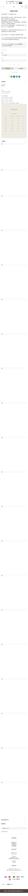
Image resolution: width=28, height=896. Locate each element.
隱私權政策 (14, 844)
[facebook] (14, 77)
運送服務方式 (14, 842)
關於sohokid (14, 852)
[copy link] (19, 77)
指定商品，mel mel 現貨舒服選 (12, 44)
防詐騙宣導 (14, 846)
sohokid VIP (14, 854)
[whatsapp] (17, 77)
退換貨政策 (14, 843)
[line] (12, 77)
